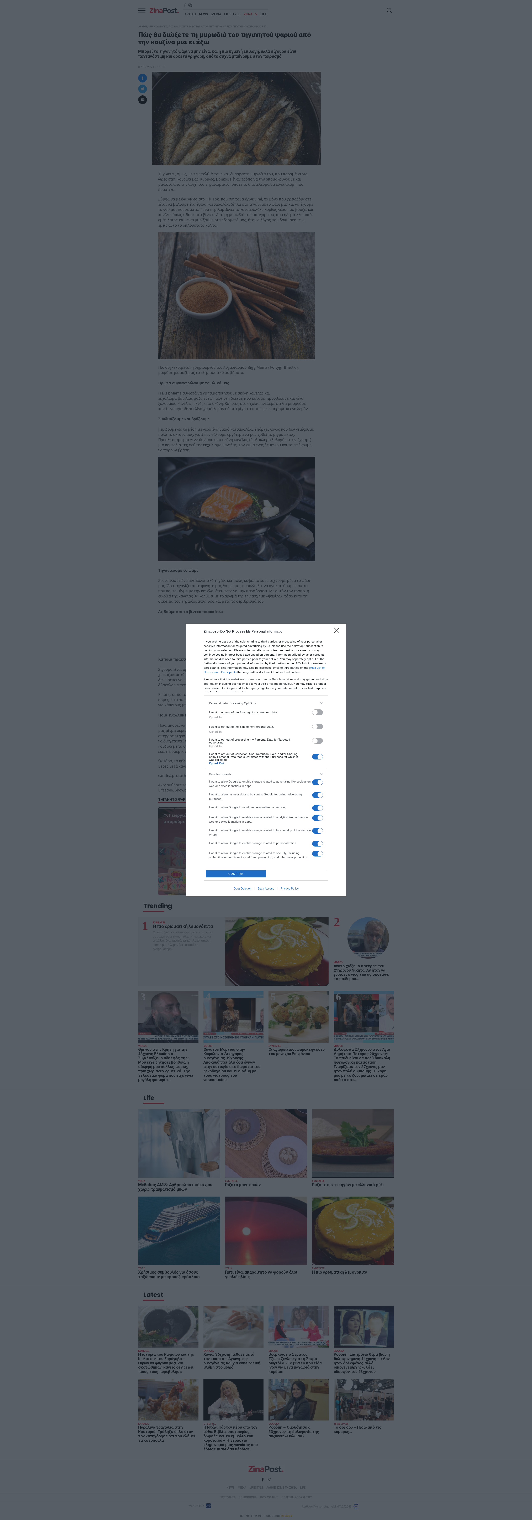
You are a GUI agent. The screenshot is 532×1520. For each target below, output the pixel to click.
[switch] (317, 712)
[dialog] (266, 760)
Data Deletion (242, 888)
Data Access (266, 888)
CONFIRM (236, 873)
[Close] (338, 632)
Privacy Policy (290, 888)
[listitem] (266, 703)
